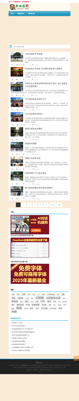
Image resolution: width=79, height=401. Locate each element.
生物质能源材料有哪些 (18, 344)
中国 (13, 294)
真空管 (59, 305)
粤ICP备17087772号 (64, 365)
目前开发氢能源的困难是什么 (20, 335)
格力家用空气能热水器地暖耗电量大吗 (23, 332)
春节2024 (36, 110)
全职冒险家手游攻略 (33, 53)
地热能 (20, 298)
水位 (32, 301)
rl (13, 95)
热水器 (64, 301)
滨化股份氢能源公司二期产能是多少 (22, 329)
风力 (37, 308)
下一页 (52, 205)
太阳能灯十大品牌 (17, 323)
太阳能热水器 (53, 297)
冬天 (29, 294)
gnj (14, 125)
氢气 (27, 301)
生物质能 (36, 304)
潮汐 (54, 302)
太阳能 (39, 297)
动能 (34, 294)
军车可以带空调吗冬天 (18, 326)
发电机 (43, 294)
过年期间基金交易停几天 (35, 99)
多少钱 (27, 298)
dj (13, 80)
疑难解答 (57, 365)
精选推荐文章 (44, 365)
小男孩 (39, 372)
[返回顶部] (76, 358)
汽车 (43, 301)
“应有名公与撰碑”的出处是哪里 (21, 350)
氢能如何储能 (31, 143)
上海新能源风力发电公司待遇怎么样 (22, 347)
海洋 (49, 301)
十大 (38, 294)
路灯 (31, 308)
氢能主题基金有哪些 (33, 128)
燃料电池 (20, 304)
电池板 (44, 305)
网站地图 (51, 365)
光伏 (23, 294)
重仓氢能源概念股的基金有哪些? (39, 187)
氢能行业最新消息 (32, 158)
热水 (59, 301)
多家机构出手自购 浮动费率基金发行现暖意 (43, 68)
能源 (19, 308)
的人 (55, 305)
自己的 (26, 308)
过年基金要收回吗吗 (33, 113)
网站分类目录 (36, 365)
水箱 (36, 301)
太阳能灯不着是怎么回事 (19, 338)
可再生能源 (51, 294)
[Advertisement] (39, 30)
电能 (50, 305)
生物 (27, 304)
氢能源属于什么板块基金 (35, 172)
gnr (14, 110)
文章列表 (36, 80)
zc (14, 199)
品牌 (58, 294)
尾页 (59, 205)
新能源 (15, 301)
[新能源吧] (19, 4)
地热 (13, 298)
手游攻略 (36, 65)
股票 (13, 308)
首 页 (10, 1)
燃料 (13, 305)
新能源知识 (17, 1)
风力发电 (44, 308)
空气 (64, 305)
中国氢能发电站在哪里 (18, 341)
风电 (60, 308)
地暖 (63, 294)
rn (14, 140)
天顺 (32, 298)
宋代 (64, 298)
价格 (18, 294)
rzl (14, 65)
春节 (21, 302)
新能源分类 (25, 1)
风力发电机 (53, 308)
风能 (14, 311)
